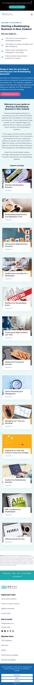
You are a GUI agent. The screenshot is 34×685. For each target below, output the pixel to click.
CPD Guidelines (6, 640)
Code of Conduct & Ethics (10, 604)
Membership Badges (8, 660)
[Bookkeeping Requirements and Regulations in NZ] (17, 208)
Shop (13, 573)
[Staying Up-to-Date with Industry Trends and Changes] (17, 444)
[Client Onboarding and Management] (17, 385)
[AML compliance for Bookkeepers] (17, 503)
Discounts (4, 645)
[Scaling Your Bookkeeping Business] (17, 473)
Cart (18, 573)
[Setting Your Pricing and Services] (17, 355)
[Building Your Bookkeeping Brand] (17, 296)
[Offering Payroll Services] (17, 532)
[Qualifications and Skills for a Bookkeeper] (17, 267)
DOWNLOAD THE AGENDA (17, 7)
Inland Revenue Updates (9, 655)
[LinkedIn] (5, 631)
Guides (3, 650)
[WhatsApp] (13, 631)
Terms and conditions (8, 599)
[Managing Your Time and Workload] (17, 414)
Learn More (8, 190)
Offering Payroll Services (15, 539)
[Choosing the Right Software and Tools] (17, 326)
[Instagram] (8, 631)
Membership (7, 573)
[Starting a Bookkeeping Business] (17, 178)
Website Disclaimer (7, 608)
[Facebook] (2, 631)
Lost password (17, 576)
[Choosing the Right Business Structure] (17, 237)
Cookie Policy (6, 613)
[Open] (32, 14)
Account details (26, 573)
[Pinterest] (10, 631)
